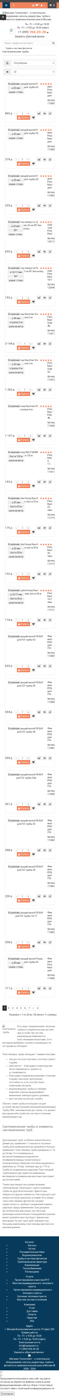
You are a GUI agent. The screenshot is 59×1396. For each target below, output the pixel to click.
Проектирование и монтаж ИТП (32, 1280)
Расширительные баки (32, 1252)
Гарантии (32, 1317)
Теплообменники (32, 1268)
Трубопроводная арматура (32, 1261)
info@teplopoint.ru (29, 1345)
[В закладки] (33, 117)
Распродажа (32, 1271)
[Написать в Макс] (29, 1372)
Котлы (32, 1248)
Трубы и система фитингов (18, 48)
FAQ (32, 1321)
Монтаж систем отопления (32, 1299)
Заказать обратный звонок (29, 36)
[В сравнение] (39, 113)
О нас (32, 1308)
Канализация (32, 1265)
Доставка (32, 1311)
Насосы (32, 1245)
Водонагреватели (32, 1255)
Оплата (32, 1314)
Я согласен (7, 1394)
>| (38, 1008)
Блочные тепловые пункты (32, 1296)
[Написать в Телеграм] (29, 1375)
